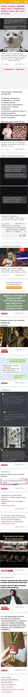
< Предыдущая (8, 69)
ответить (18, 231)
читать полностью (8, 505)
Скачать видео (6, 677)
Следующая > (20, 69)
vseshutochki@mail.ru (8, 684)
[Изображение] (20, 235)
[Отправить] (24, 235)
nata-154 (8, 231)
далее (11, 146)
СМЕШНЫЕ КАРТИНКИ (14, 287)
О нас (3, 687)
